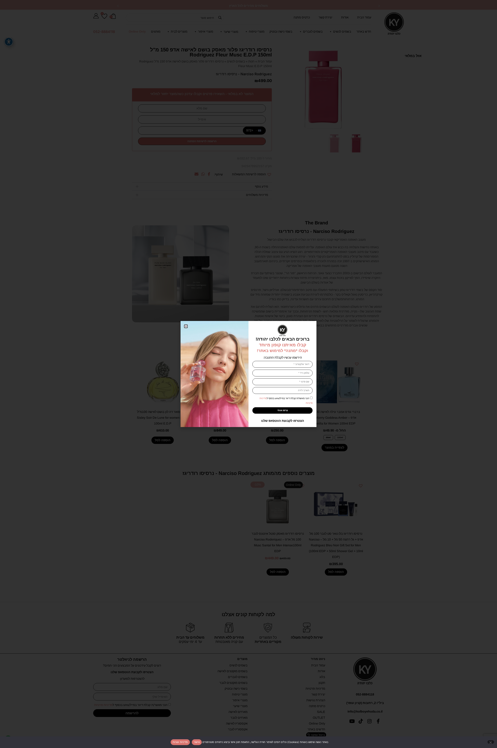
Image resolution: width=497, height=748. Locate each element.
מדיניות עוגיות (180, 742)
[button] (185, 326)
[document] (248, 374)
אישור (197, 742)
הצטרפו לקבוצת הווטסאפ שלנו (282, 420)
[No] (490, 742)
